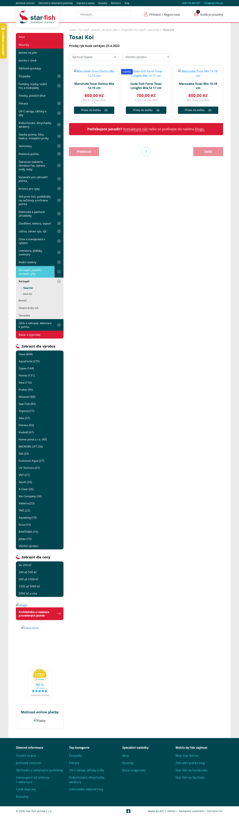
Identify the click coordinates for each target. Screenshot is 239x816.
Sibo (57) (24, 418)
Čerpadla (24, 76)
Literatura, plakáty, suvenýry (31, 252)
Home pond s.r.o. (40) (33, 439)
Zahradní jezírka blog (190, 763)
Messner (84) (27, 397)
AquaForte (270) (29, 361)
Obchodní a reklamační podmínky (39, 770)
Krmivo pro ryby (29, 188)
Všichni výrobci (28, 546)
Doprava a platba (85, 2)
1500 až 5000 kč (29, 586)
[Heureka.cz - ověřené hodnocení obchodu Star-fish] (39, 684)
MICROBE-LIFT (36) (31, 446)
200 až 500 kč (28, 572)
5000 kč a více (28, 593)
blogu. (200, 129)
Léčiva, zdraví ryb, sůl (32, 231)
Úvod (72, 30)
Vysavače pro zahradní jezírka (33, 179)
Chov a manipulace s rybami (32, 241)
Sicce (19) (25, 524)
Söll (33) (24, 453)
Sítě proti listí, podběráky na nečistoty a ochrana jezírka (35, 200)
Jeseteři (23, 300)
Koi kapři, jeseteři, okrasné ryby (30, 272)
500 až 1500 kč (28, 579)
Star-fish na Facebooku (192, 770)
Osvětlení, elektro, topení (35, 223)
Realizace (116, 2)
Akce (22, 37)
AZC (161, 811)
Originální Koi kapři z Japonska (140, 30)
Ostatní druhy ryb (28, 308)
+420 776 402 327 (190, 3)
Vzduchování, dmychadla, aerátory (35, 124)
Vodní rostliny (28, 262)
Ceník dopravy (26, 789)
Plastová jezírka (29, 154)
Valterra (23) (26, 503)
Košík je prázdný (211, 15)
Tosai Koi (28, 288)
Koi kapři (24, 281)
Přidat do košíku (91, 110)
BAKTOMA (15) (28, 532)
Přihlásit (155, 15)
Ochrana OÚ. (215, 811)
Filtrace (23, 103)
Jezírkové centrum (25, 2)
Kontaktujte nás (135, 129)
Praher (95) (26, 389)
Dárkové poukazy (30, 68)
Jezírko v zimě (27, 60)
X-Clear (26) (26, 489)
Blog (127, 2)
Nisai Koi (27, 293)
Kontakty (102, 2)
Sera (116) (25, 382)
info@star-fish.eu (213, 3)
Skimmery (25, 146)
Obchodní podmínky (55, 2)
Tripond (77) (26, 411)
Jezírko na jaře (28, 52)
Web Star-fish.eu (187, 756)
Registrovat (172, 15)
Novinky (24, 45)
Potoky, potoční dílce (32, 95)
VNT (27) (24, 475)
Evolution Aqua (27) (31, 460)
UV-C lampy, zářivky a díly (32, 113)
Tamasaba (24, 315)
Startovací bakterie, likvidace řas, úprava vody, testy (32, 165)
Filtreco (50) (26, 425)
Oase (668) (25, 354)
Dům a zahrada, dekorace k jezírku (35, 325)
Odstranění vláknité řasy (86, 789)
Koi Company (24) (30, 496)
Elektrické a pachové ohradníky (32, 213)
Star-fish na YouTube (190, 777)
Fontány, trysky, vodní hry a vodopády (33, 86)
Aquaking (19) (27, 517)
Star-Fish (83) (27, 404)
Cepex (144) (26, 368)
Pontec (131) (27, 375)
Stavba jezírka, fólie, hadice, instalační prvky (34, 136)
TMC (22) (24, 510)
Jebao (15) (25, 539)
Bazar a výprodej (29, 334)
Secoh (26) (25, 482)
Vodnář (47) (26, 432)
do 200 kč (25, 565)
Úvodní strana (26, 756)
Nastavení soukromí (191, 811)
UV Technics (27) (29, 468)
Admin (171, 811)
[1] (125, 14)
